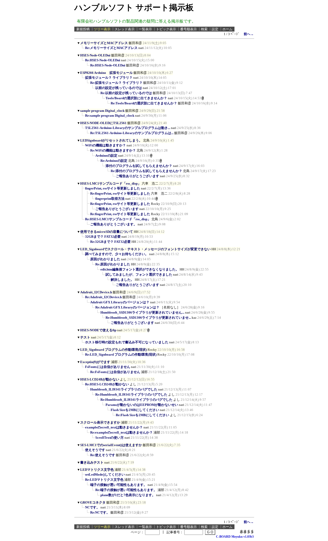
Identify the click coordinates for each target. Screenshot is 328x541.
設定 (215, 29)
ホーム (227, 29)
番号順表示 (188, 29)
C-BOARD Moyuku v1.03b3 (235, 536)
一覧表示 (145, 29)
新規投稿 (83, 29)
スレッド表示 (125, 29)
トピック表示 (166, 29)
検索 (204, 29)
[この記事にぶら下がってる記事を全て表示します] (82, 49)
